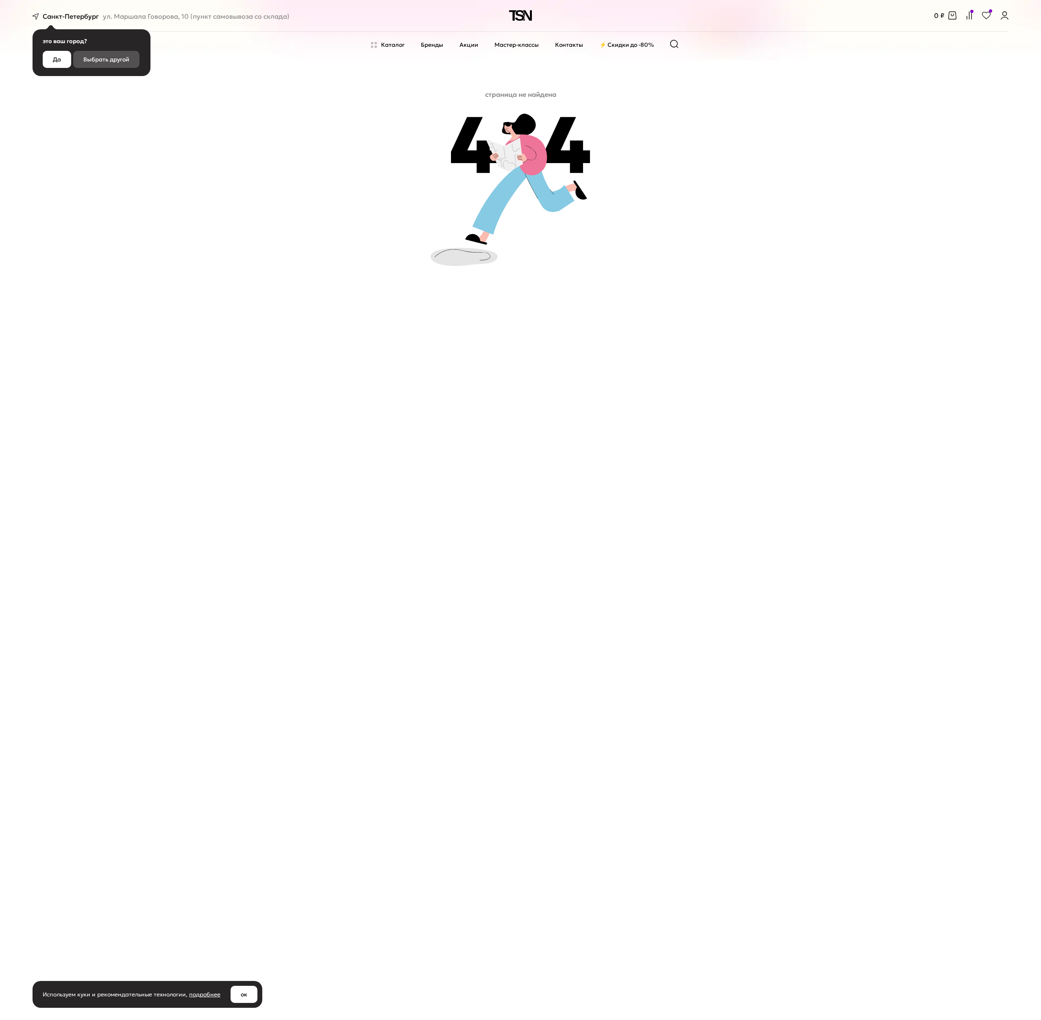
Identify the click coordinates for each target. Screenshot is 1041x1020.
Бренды (432, 44)
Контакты (569, 44)
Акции (469, 44)
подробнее (204, 994)
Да (57, 59)
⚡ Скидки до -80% (626, 44)
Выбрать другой (106, 59)
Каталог (393, 44)
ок (244, 994)
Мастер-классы (516, 44)
